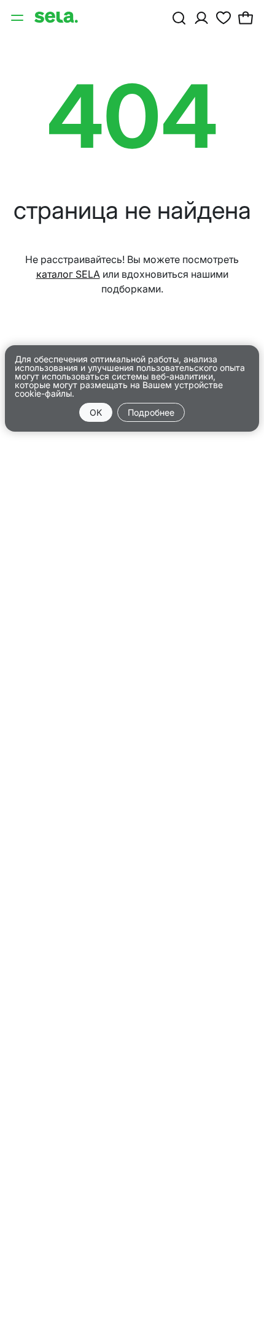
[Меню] (18, 17)
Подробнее (151, 412)
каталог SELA (68, 274)
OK (96, 412)
